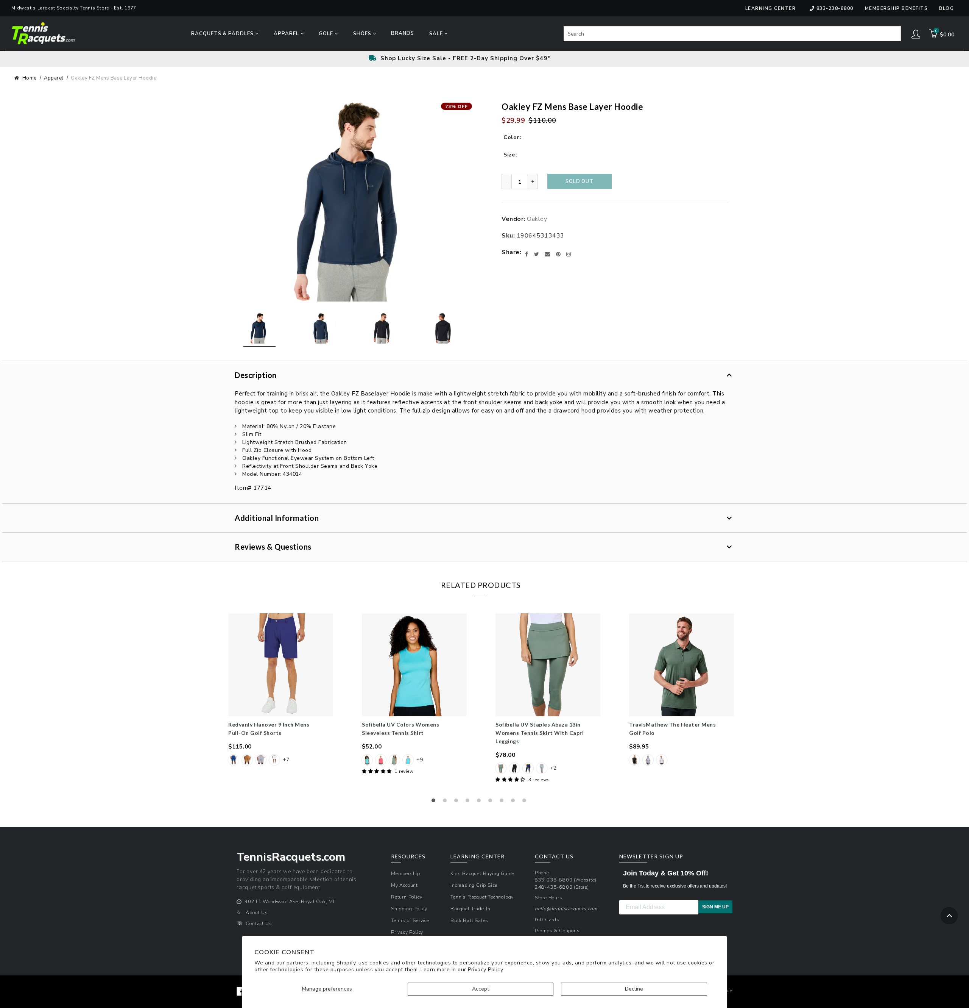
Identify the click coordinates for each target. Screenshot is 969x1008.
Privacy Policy (485, 969)
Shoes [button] (363, 33)
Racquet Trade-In (470, 908)
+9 (419, 759)
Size (509, 154)
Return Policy (406, 897)
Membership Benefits (896, 8)
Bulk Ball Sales (469, 920)
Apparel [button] (287, 33)
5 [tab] (480, 802)
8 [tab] (515, 802)
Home (29, 78)
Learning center (770, 8)
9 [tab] (526, 802)
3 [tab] (458, 802)
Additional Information (277, 517)
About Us (257, 912)
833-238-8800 (835, 8)
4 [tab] (469, 802)
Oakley (537, 219)
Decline (634, 988)
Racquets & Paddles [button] (223, 33)
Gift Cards (547, 919)
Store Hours (548, 897)
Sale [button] (436, 33)
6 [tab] (492, 802)
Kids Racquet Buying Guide (482, 873)
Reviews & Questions (273, 546)
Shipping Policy (409, 908)
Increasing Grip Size (473, 885)
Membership (405, 873)
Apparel (54, 78)
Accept (480, 988)
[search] (732, 33)
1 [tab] (435, 802)
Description (256, 375)
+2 (553, 768)
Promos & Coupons (557, 930)
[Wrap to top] (949, 915)
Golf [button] (327, 33)
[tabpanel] (280, 690)
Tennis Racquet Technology (482, 897)
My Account (404, 885)
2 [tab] (446, 802)
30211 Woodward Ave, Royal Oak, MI (289, 901)
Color (511, 137)
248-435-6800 (554, 887)
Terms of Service (410, 920)
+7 (286, 759)
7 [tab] (503, 802)
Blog (946, 8)
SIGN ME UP (715, 907)
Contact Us (259, 923)
